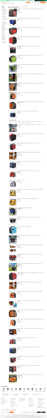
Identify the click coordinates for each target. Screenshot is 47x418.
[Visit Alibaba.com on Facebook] (38, 407)
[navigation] (5, 195)
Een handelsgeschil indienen (31, 402)
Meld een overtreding (31, 406)
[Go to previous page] (32, 384)
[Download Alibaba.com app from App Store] (39, 412)
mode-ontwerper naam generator (17, 121)
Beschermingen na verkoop (13, 403)
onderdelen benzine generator (33, 121)
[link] (46, 412)
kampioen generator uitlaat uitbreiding (37, 394)
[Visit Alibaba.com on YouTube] (43, 407)
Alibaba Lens (2, 412)
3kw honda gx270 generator (16, 394)
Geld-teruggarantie (12, 401)
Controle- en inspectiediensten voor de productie (14, 405)
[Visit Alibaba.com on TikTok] (44, 407)
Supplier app (25, 412)
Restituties (30, 403)
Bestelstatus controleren (40, 402)
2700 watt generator (15, 395)
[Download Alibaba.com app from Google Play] (43, 412)
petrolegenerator (27, 121)
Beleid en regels (12, 406)
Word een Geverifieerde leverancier (41, 403)
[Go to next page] (43, 384)
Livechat (29, 401)
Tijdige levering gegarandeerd (13, 402)
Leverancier (22, 39)
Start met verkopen (40, 401)
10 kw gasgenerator (25, 394)
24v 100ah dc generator (5, 395)
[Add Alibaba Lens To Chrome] (11, 412)
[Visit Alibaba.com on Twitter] (40, 407)
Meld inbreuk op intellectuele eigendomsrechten (31, 405)
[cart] (34, 2)
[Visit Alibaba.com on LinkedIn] (39, 407)
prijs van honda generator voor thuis (6, 394)
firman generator (22, 121)
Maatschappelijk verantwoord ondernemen (4, 402)
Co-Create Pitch (3, 401)
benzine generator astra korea (39, 121)
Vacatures (2, 404)
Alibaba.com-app (34, 412)
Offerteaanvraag (21, 401)
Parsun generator (10, 121)
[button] (15, 15)
